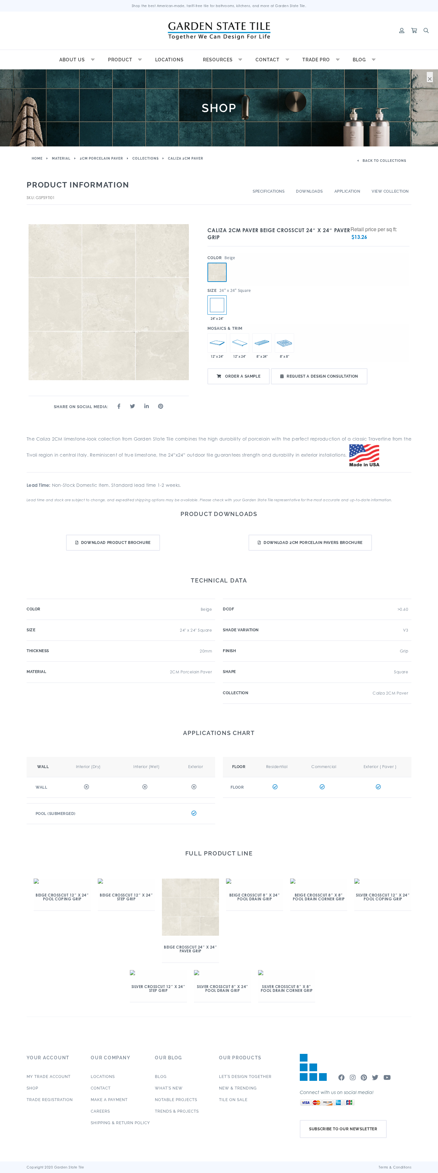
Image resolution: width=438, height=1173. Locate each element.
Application (347, 191)
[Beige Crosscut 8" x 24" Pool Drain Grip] (262, 343)
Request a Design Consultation (322, 376)
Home (37, 158)
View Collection (390, 191)
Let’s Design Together (245, 1076)
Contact (268, 59)
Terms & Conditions (395, 1167)
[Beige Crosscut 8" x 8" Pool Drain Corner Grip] (284, 343)
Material (61, 158)
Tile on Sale (233, 1100)
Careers (100, 1111)
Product (120, 59)
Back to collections (384, 160)
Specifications (268, 191)
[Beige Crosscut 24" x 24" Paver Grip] (217, 272)
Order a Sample (242, 376)
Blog (359, 59)
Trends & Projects (177, 1111)
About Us (72, 59)
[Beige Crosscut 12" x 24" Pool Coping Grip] (217, 343)
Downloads (309, 191)
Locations (169, 59)
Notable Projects (176, 1100)
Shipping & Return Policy (120, 1123)
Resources (218, 59)
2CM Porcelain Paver (101, 158)
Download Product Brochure (116, 542)
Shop (32, 1088)
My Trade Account (49, 1076)
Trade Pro (316, 59)
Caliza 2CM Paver (185, 158)
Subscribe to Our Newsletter (343, 1129)
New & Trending (238, 1088)
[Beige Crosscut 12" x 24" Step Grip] (239, 343)
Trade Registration (50, 1100)
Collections (145, 158)
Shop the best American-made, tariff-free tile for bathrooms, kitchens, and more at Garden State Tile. (219, 6)
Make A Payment (109, 1100)
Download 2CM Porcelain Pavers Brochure (313, 542)
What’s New (169, 1088)
